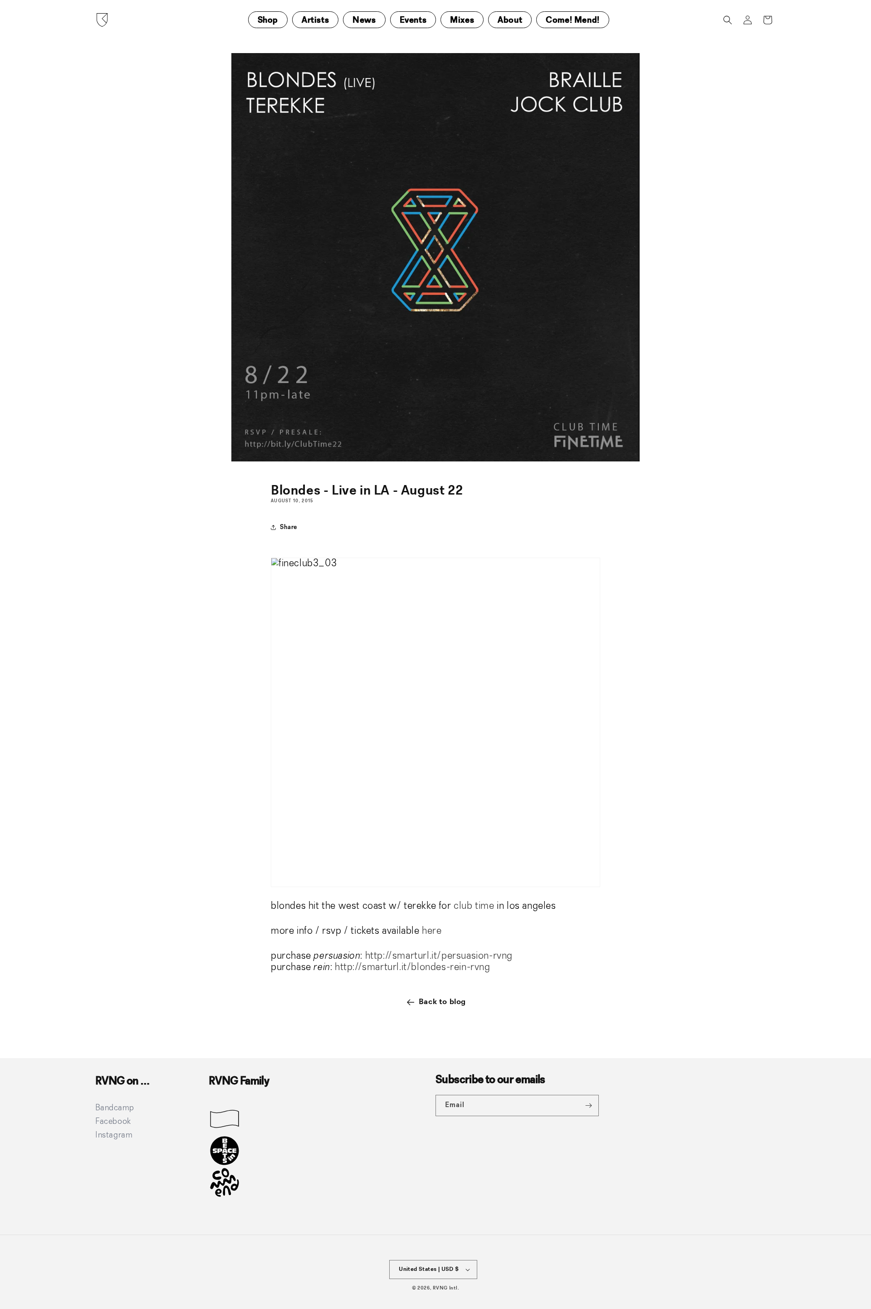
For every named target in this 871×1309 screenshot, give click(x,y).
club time (474, 906)
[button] (728, 20)
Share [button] (288, 527)
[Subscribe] (588, 1105)
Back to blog (442, 1002)
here (431, 931)
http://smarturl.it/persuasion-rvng (439, 956)
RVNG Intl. (446, 1288)
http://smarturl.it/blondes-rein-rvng (412, 967)
